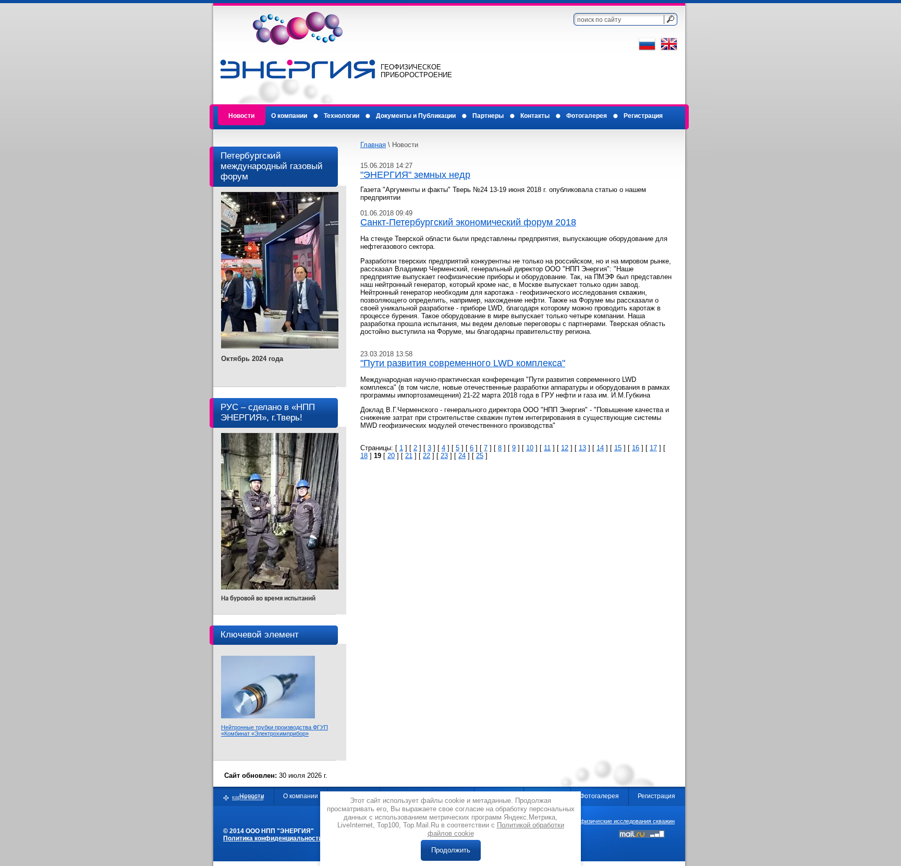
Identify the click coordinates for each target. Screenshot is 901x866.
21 (408, 456)
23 (444, 456)
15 (618, 448)
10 (529, 448)
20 (391, 456)
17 (653, 448)
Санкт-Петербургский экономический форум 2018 (468, 222)
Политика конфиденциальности (272, 838)
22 (426, 456)
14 (600, 448)
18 (364, 456)
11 (547, 448)
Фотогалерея (599, 796)
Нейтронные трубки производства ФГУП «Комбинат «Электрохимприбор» (274, 730)
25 (479, 456)
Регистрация (656, 796)
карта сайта (247, 797)
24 (462, 456)
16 (635, 448)
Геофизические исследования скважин (623, 821)
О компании (300, 796)
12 (564, 448)
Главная (373, 145)
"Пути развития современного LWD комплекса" (462, 363)
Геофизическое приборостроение (416, 71)
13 (582, 448)
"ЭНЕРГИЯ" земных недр (415, 175)
